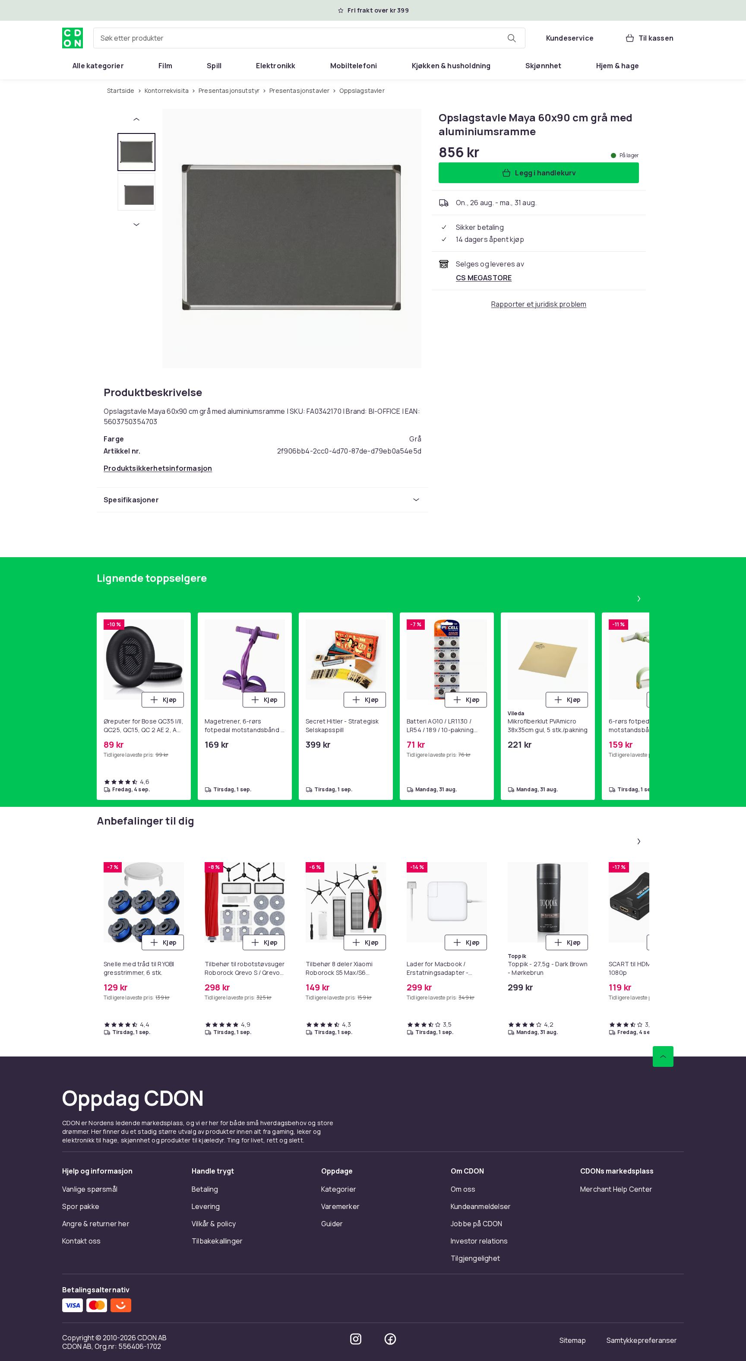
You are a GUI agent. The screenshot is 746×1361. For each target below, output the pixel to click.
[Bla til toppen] (663, 1056)
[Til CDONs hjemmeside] (72, 38)
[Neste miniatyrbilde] (136, 224)
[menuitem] (98, 65)
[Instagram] (356, 1339)
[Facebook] (390, 1339)
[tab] (136, 152)
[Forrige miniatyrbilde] (136, 119)
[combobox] (309, 38)
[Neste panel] (639, 598)
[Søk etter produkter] (511, 38)
